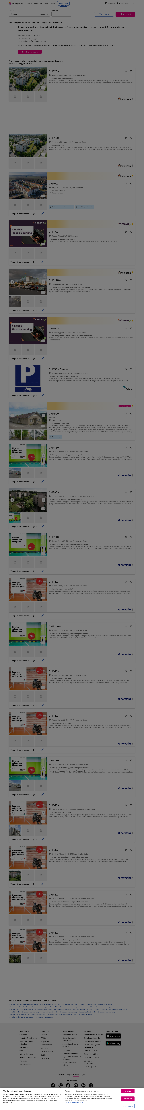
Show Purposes (128, 1106)
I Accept (128, 1091)
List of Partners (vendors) (74, 1102)
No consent (128, 1099)
